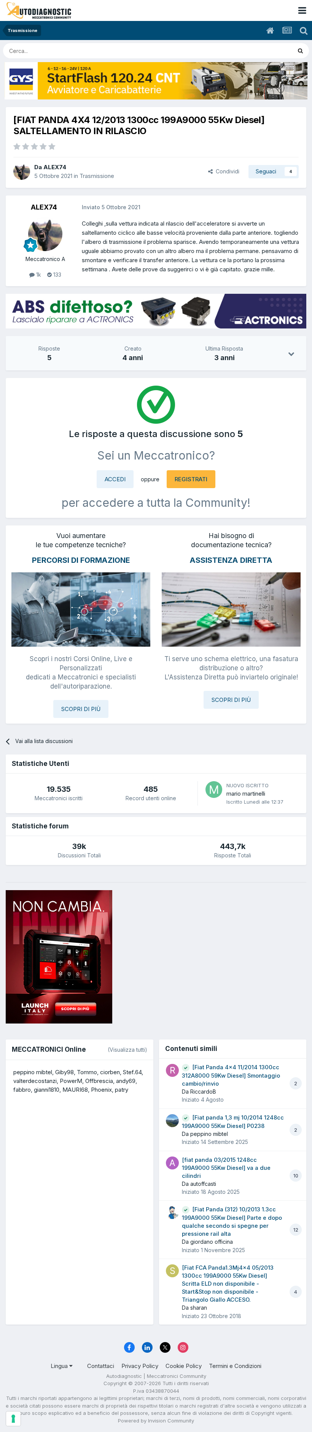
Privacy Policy (139, 1366)
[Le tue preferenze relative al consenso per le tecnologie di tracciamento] (13, 1418)
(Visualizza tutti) (127, 1049)
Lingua (60, 1366)
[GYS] (156, 80)
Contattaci (100, 1366)
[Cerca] (300, 50)
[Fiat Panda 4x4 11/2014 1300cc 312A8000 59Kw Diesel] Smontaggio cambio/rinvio (231, 1075)
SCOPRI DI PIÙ (80, 709)
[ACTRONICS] (156, 311)
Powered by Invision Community (156, 1421)
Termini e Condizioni (235, 1366)
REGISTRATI (191, 479)
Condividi (226, 171)
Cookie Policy (184, 1366)
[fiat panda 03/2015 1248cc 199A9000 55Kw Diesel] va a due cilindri (226, 1167)
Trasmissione (97, 175)
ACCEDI (115, 479)
